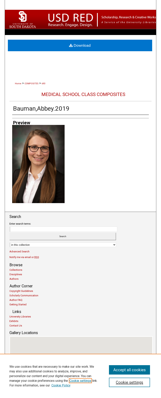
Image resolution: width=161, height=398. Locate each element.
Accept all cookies (129, 370)
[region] (80, 376)
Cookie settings (80, 381)
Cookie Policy (60, 385)
